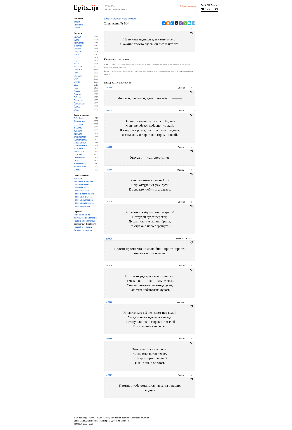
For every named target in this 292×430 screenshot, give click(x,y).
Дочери (77, 58)
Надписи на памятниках (84, 221)
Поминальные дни (82, 206)
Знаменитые (79, 121)
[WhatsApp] (185, 23)
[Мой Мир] (172, 23)
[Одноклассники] (168, 23)
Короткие (78, 127)
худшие (77, 27)
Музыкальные (80, 136)
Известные (78, 124)
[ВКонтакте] (164, 23)
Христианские (80, 167)
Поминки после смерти (84, 194)
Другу (76, 61)
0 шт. (207, 9)
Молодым (78, 76)
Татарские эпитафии (83, 230)
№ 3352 (109, 147)
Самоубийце (79, 103)
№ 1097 (109, 375)
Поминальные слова (83, 197)
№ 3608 (109, 302)
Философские (80, 164)
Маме (76, 73)
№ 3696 (109, 339)
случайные (78, 24)
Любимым (78, 70)
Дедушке (77, 51)
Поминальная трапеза (83, 200)
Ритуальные (79, 152)
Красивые (78, 130)
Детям (76, 55)
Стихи (76, 161)
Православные (80, 145)
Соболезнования (81, 191)
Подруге (77, 94)
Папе (76, 88)
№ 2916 (109, 266)
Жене (76, 64)
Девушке (77, 48)
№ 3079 (109, 202)
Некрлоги (78, 179)
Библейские (79, 118)
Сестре (77, 106)
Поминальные (80, 142)
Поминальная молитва (84, 203)
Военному (78, 45)
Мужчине (78, 82)
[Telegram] (193, 23)
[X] (176, 23)
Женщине (78, 67)
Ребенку (77, 97)
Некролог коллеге (81, 185)
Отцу (76, 85)
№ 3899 (109, 170)
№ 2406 (109, 88)
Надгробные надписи (83, 227)
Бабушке (77, 36)
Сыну (76, 109)
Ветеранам (78, 42)
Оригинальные (80, 139)
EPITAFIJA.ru (110, 6)
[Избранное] (191, 92)
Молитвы (78, 133)
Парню (77, 91)
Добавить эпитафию (188, 6)
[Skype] (189, 23)
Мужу (76, 79)
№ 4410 (109, 238)
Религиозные (79, 148)
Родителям (78, 100)
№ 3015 (109, 110)
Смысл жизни (79, 158)
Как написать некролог (83, 182)
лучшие (77, 21)
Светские (78, 155)
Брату (76, 39)
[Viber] (181, 23)
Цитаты (77, 170)
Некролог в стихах (81, 188)
